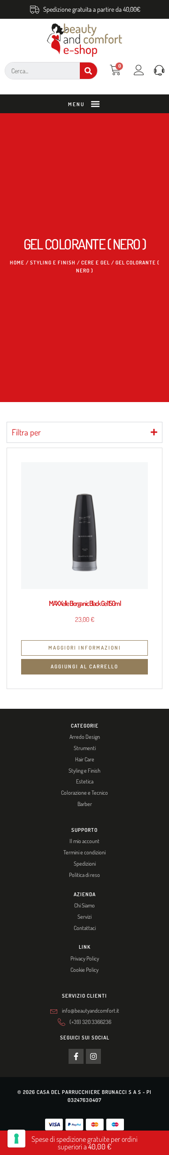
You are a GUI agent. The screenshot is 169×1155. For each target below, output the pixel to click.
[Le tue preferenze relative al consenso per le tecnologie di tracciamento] (16, 1138)
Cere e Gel (95, 262)
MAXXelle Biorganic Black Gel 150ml (84, 603)
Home (17, 262)
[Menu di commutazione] (95, 104)
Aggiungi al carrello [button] (84, 666)
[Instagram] (93, 1056)
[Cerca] (88, 70)
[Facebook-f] (76, 1056)
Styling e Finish (53, 262)
